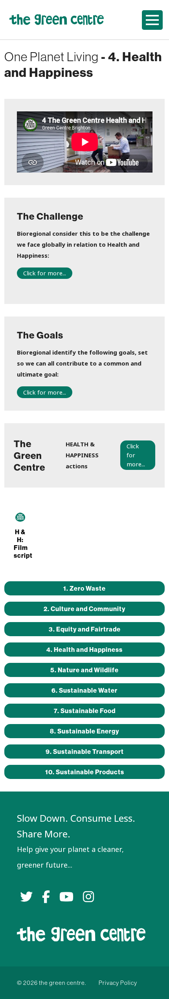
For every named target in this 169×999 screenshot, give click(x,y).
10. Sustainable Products (84, 772)
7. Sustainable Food (85, 711)
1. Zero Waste (84, 588)
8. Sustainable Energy (84, 731)
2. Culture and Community (84, 609)
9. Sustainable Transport (85, 751)
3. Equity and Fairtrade (85, 629)
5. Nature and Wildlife (84, 670)
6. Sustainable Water (84, 690)
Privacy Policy (118, 982)
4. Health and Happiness (84, 649)
